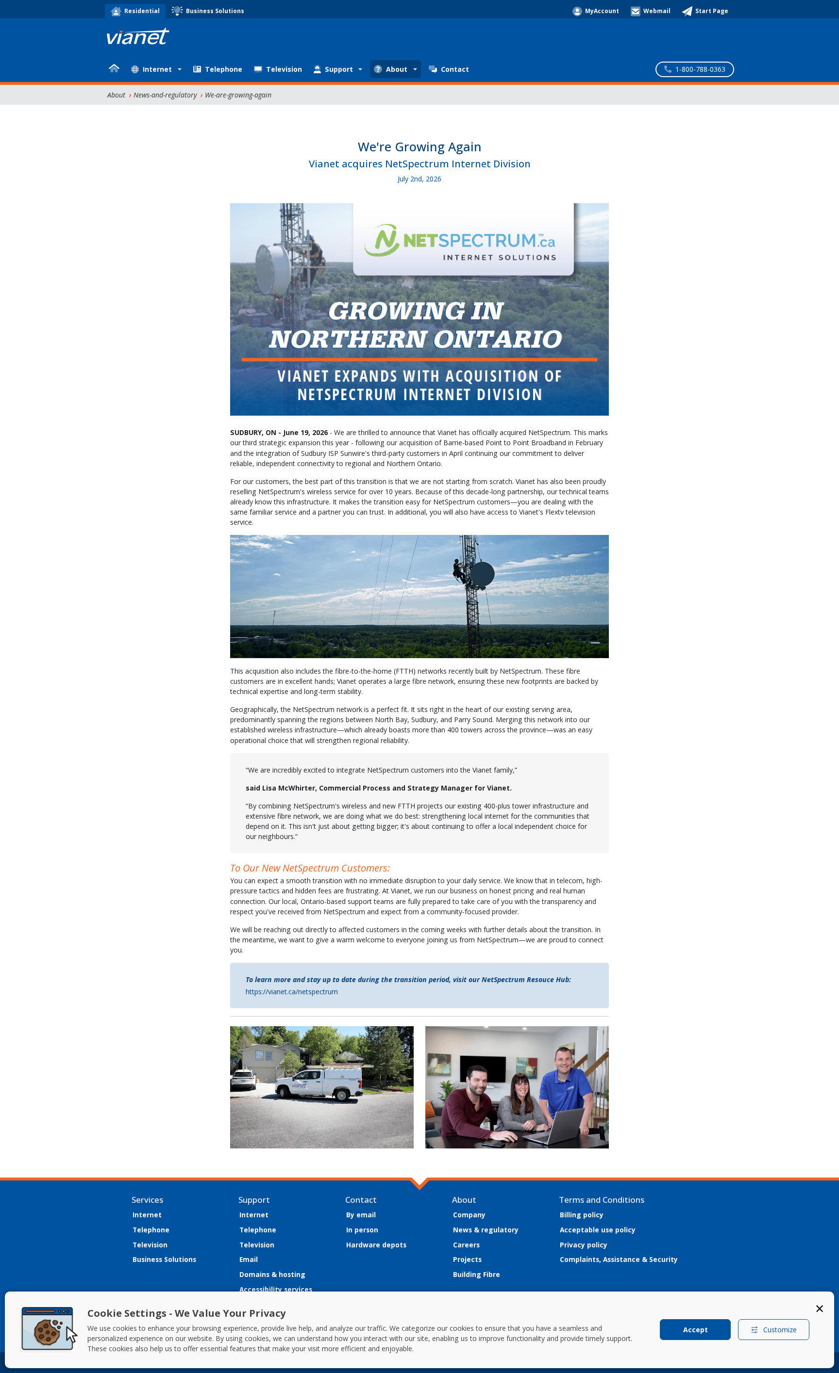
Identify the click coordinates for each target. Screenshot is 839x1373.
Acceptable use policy (598, 1229)
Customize (780, 1329)
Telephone (223, 69)
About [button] (396, 69)
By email (361, 1214)
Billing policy (582, 1214)
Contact (455, 69)
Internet (147, 1214)
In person (362, 1229)
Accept (695, 1329)
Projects (467, 1259)
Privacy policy (583, 1244)
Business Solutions (164, 1259)
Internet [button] (157, 69)
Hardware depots (376, 1244)
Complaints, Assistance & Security (619, 1259)
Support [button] (339, 69)
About (116, 94)
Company (469, 1214)
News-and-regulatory (165, 94)
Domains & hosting (272, 1274)
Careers (466, 1244)
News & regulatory (486, 1229)
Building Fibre (476, 1274)
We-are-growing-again (238, 94)
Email (248, 1259)
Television (284, 69)
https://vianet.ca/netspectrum (292, 991)
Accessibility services (275, 1289)
